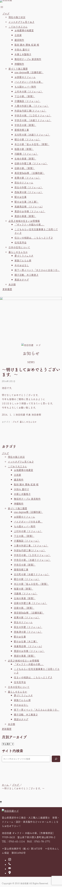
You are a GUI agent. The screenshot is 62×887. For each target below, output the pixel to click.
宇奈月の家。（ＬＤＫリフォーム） (32, 115)
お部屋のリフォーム (25, 77)
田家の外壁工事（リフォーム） (31, 163)
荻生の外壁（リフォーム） (28, 187)
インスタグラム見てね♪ (21, 22)
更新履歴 (7, 289)
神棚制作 (19, 63)
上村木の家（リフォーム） (28, 91)
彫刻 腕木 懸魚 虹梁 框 (26, 44)
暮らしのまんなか (18, 252)
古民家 (18, 35)
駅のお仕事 (20, 196)
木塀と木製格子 (22, 54)
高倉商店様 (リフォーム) (28, 206)
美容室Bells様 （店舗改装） (29, 173)
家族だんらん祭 (22, 260)
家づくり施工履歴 (18, 68)
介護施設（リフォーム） (27, 101)
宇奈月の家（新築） (25, 125)
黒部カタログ (21, 279)
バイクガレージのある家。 (28, 81)
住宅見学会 (20, 242)
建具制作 (19, 39)
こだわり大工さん (18, 26)
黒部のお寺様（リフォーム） (29, 211)
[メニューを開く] (2, 7)
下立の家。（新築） (24, 96)
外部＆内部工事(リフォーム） (30, 110)
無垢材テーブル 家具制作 (27, 59)
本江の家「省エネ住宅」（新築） (31, 144)
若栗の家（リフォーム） (27, 177)
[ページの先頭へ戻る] (1, 802)
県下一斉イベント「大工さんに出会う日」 (37, 270)
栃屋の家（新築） (24, 149)
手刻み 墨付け (22, 49)
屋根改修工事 (21, 129)
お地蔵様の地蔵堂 (24, 30)
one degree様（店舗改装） (28, 72)
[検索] (56, 759)
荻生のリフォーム (23, 182)
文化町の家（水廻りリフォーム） (32, 134)
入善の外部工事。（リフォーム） (31, 105)
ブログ (5, 13)
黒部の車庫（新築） (25, 216)
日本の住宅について (19, 247)
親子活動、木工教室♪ (26, 274)
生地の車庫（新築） (25, 158)
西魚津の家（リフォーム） (28, 192)
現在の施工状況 (16, 17)
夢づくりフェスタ (23, 255)
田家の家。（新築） (24, 168)
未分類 (12, 284)
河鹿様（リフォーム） (26, 153)
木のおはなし (21, 265)
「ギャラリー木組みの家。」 (29, 224)
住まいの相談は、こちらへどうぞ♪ (33, 237)
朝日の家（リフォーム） (27, 139)
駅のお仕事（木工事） (26, 201)
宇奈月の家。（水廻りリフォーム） (32, 120)
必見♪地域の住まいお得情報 (24, 220)
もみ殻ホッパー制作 (25, 86)
